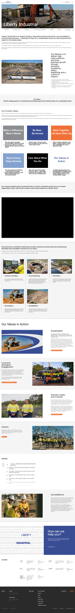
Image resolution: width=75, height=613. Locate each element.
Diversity (52, 29)
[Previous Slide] (3, 466)
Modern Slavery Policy (69, 608)
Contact (66, 2)
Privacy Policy (40, 599)
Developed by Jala (13, 608)
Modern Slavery (40, 601)
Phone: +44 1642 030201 (13, 599)
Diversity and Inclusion (56, 414)
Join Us (3, 436)
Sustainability (27, 29)
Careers (59, 29)
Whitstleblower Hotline (42, 605)
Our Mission (6, 29)
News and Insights (41, 591)
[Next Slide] (73, 30)
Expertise (39, 593)
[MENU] (72, 2)
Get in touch (51, 546)
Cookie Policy (40, 603)
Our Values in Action (16, 29)
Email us (39, 563)
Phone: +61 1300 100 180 (13, 593)
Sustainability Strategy (56, 350)
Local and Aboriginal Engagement (40, 29)
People (39, 595)
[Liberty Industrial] (7, 2)
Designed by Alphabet (5, 608)
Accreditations (67, 29)
